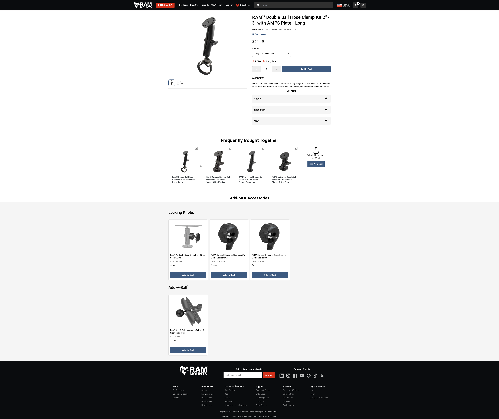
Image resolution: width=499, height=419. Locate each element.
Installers (286, 401)
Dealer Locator (288, 405)
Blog (226, 394)
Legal (312, 390)
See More (291, 91)
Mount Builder (206, 398)
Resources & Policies (291, 390)
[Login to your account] (363, 5)
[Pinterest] (309, 376)
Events (227, 398)
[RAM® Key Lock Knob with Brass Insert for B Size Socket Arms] (270, 236)
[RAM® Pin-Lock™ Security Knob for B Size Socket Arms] (188, 236)
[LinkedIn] (282, 376)
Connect (269, 375)
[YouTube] (302, 376)
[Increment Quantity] (256, 69)
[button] (171, 82)
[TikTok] (315, 376)
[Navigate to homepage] (142, 5)
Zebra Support (261, 405)
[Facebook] (295, 376)
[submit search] (258, 5)
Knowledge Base (207, 394)
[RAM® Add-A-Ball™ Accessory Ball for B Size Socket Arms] (188, 311)
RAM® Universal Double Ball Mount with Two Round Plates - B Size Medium (217, 179)
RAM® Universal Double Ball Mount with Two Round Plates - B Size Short (284, 179)
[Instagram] (288, 376)
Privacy (312, 394)
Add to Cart (306, 69)
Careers (176, 398)
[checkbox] (196, 148)
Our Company (178, 390)
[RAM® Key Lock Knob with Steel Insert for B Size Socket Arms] (229, 236)
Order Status (261, 394)
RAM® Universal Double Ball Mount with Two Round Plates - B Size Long (251, 179)
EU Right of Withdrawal (319, 398)
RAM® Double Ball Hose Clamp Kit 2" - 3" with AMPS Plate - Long (183, 179)
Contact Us (260, 401)
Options (256, 48)
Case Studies (230, 390)
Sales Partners (288, 394)
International (288, 398)
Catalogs (204, 390)
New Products (206, 405)
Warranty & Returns (263, 390)
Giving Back (229, 401)
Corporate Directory (180, 394)
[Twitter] (322, 376)
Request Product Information (236, 405)
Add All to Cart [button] (316, 164)
